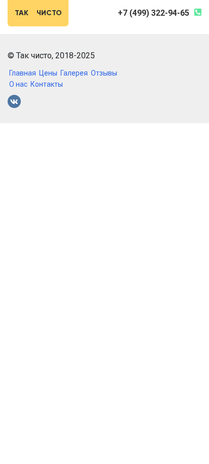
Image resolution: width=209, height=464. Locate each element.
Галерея (74, 73)
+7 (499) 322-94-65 (153, 13)
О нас (18, 84)
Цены (48, 73)
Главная (22, 73)
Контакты (46, 84)
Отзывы (104, 73)
